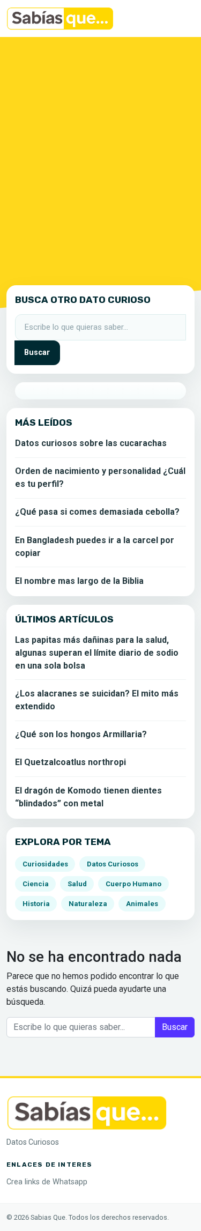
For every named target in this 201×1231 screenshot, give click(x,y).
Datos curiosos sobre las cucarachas (91, 443)
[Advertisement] (100, 158)
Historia (36, 904)
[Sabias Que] (86, 1112)
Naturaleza (88, 904)
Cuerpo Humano (133, 884)
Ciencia (36, 884)
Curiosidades (45, 864)
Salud (77, 884)
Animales (142, 904)
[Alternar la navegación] (180, 18)
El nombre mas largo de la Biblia (79, 581)
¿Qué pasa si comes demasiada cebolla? (97, 512)
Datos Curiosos (112, 864)
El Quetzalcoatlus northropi (70, 762)
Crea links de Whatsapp (46, 1181)
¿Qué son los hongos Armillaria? (81, 734)
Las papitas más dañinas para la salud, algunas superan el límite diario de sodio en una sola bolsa (96, 653)
